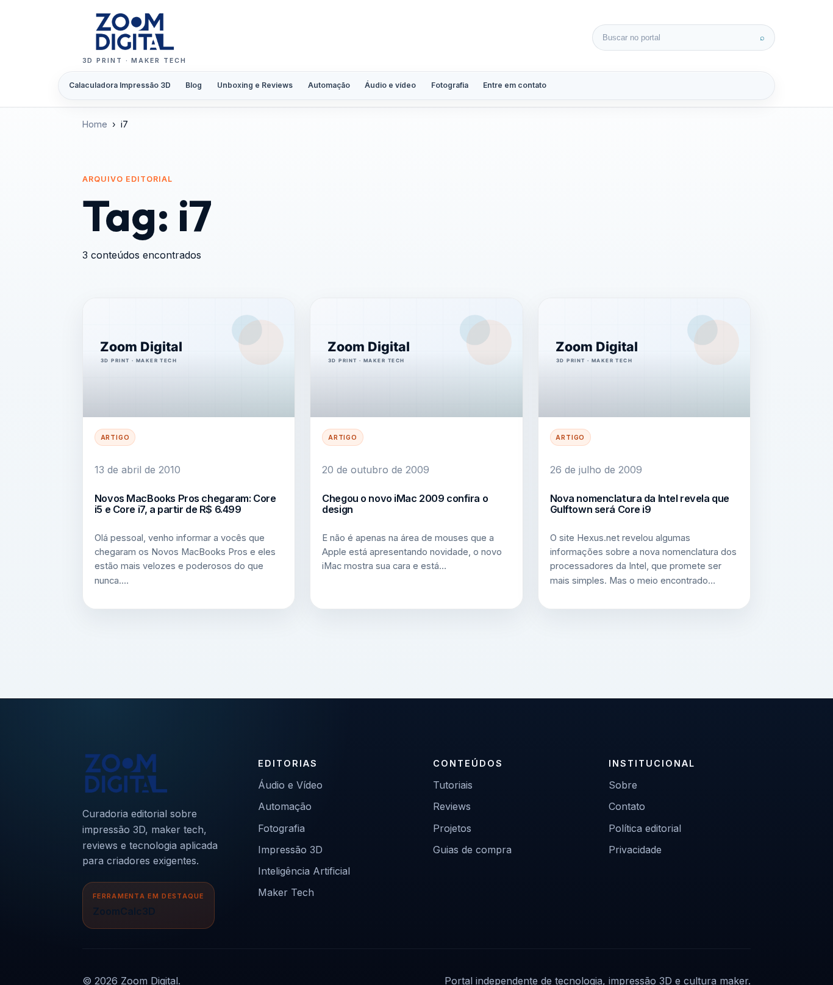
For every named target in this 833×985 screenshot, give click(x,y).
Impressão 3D (290, 850)
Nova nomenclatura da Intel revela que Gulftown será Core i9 (639, 503)
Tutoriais (453, 785)
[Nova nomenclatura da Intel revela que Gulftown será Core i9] (644, 357)
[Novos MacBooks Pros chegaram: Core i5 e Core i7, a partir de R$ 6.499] (189, 357)
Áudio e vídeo (390, 85)
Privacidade (635, 850)
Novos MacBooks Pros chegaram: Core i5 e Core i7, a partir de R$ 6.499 (185, 503)
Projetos (452, 828)
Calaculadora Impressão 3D (120, 85)
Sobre (623, 785)
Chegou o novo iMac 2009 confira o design (405, 503)
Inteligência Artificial (304, 871)
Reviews (452, 806)
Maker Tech (286, 892)
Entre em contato (514, 85)
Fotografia (449, 85)
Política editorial (645, 828)
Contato (627, 806)
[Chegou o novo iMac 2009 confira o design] (416, 357)
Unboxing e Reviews (255, 85)
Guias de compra (472, 850)
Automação (329, 85)
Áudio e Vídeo (290, 785)
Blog (193, 85)
